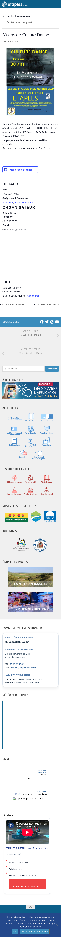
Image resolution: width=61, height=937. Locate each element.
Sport (30, 202)
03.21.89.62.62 (17, 664)
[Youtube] (57, 322)
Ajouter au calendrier (21, 169)
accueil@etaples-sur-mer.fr (23, 667)
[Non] (57, 925)
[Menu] (57, 4)
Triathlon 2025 (15, 869)
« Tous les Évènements (16, 16)
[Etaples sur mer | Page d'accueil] (19, 4)
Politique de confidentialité (34, 931)
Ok (14, 931)
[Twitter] (47, 322)
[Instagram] (52, 322)
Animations (7, 202)
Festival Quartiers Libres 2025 (22, 875)
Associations (21, 202)
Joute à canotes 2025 (18, 862)
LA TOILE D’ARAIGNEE (14, 304)
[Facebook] (42, 322)
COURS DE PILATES (47, 304)
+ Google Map (32, 295)
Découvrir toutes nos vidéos (27, 886)
